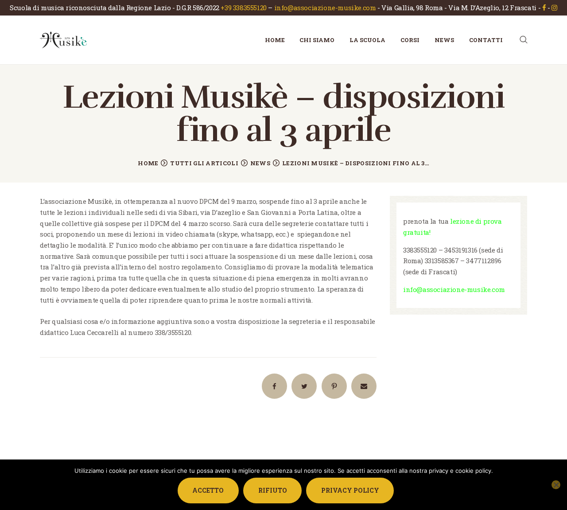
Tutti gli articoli (204, 163)
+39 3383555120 (243, 7)
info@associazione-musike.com (325, 7)
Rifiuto (272, 490)
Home (148, 163)
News (260, 163)
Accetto (208, 490)
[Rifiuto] (555, 484)
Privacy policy (350, 490)
